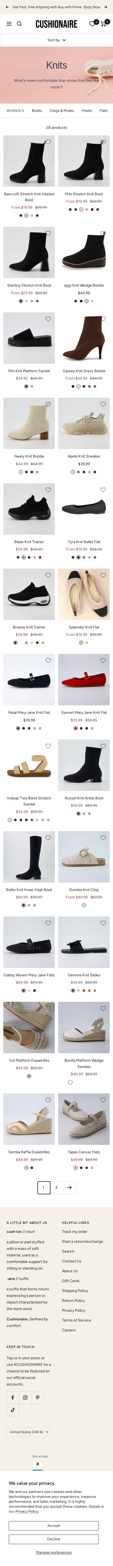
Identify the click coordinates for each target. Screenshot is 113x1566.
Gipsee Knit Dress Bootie (84, 377)
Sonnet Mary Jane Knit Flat (84, 718)
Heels (87, 116)
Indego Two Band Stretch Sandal (29, 807)
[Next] (69, 1193)
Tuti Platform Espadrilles (29, 1066)
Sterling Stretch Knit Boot (29, 291)
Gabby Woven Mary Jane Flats (29, 981)
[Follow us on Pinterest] (37, 1404)
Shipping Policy (75, 1296)
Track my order (74, 1237)
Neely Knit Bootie (29, 462)
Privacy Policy (27, 1511)
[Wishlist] (92, 30)
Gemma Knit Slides (84, 981)
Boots (37, 116)
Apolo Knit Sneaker (84, 462)
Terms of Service (76, 1326)
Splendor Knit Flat (84, 633)
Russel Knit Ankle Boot (84, 804)
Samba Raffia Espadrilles (29, 1158)
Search (68, 1257)
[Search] (19, 29)
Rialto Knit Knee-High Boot (29, 895)
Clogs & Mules (62, 116)
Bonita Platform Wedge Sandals (84, 1069)
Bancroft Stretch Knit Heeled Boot (29, 203)
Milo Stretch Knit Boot (84, 200)
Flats (104, 116)
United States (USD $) (26, 1438)
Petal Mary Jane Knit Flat (29, 718)
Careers (69, 1336)
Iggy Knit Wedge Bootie (84, 291)
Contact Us (71, 1267)
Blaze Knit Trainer (29, 548)
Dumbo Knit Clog (83, 895)
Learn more (63, 13)
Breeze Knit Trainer (29, 633)
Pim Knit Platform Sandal (29, 377)
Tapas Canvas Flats (84, 1158)
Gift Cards (71, 1287)
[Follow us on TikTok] (13, 1416)
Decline (53, 1539)
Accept (53, 1525)
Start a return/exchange (82, 1247)
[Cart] (103, 30)
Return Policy (73, 1306)
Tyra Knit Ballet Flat (84, 548)
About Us (70, 1277)
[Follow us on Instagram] (25, 1404)
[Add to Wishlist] (48, 148)
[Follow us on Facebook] (13, 1404)
